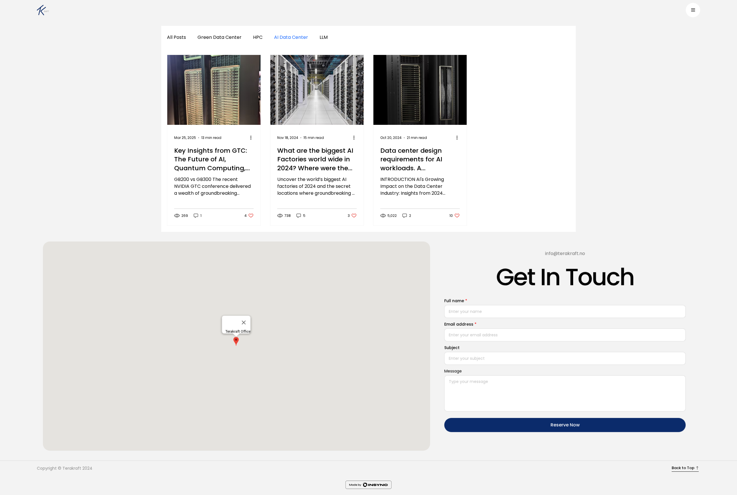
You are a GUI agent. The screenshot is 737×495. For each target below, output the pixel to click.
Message (453, 371)
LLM (324, 37)
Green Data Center (219, 37)
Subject (451, 347)
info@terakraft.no (565, 253)
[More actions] (252, 137)
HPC (258, 37)
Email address (458, 324)
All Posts (176, 37)
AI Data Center (291, 37)
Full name (454, 301)
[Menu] (693, 10)
